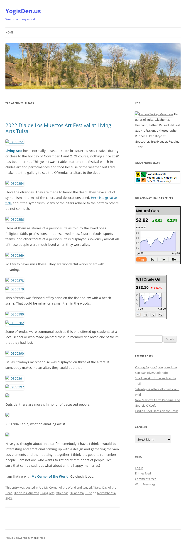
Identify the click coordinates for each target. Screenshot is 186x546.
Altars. (97, 487)
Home (9, 32)
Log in (139, 468)
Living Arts (47, 493)
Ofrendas (62, 493)
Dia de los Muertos (26, 493)
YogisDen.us (23, 11)
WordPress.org (145, 484)
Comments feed (146, 479)
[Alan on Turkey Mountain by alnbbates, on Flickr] (154, 114)
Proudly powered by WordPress (25, 538)
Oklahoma (77, 493)
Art (41, 487)
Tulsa (88, 493)
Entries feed (143, 473)
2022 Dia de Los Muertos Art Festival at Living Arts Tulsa (58, 128)
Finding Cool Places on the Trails (156, 411)
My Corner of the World (50, 476)
